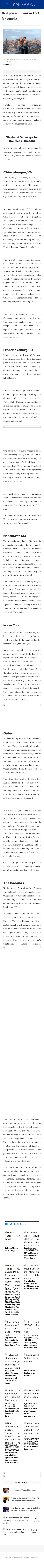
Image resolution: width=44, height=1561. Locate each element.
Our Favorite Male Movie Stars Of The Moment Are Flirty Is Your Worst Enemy (31, 1253)
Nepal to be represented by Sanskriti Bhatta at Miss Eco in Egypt (12, 1411)
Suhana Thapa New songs (25, 1490)
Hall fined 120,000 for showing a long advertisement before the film (30, 1342)
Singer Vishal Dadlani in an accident (29, 1373)
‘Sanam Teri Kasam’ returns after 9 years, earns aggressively (30, 1411)
